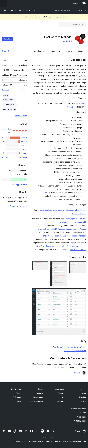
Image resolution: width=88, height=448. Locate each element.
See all (5, 158)
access (5, 95)
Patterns (60, 401)
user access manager (9, 104)
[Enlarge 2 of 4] (64, 264)
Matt (82, 413)
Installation (55, 51)
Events (18, 393)
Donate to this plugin (18, 206)
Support (5, 51)
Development (39, 51)
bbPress (81, 417)
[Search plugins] (61, 24)
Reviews (68, 51)
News (83, 393)
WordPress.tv (36, 401)
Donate (17, 397)
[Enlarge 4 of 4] (82, 291)
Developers (38, 397)
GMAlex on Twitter (78, 249)
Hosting (82, 397)
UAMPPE (46, 193)
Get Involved (15, 389)
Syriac (77, 431)
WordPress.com (78, 409)
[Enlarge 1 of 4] (82, 264)
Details (80, 51)
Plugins (61, 397)
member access (8, 100)
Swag (17, 401)
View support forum (19, 185)
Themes (61, 393)
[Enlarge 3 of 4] (45, 264)
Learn (40, 389)
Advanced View (20, 115)
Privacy (82, 401)
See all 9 (5, 90)
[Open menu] (3, 3)
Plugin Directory (80, 10)
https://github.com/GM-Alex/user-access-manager (64, 236)
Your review (22, 158)
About (83, 389)
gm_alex (69, 41)
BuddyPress (79, 421)
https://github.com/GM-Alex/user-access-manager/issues (62, 229)
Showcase (59, 389)
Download (8, 39)
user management (9, 109)
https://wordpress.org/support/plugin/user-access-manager (61, 246)
